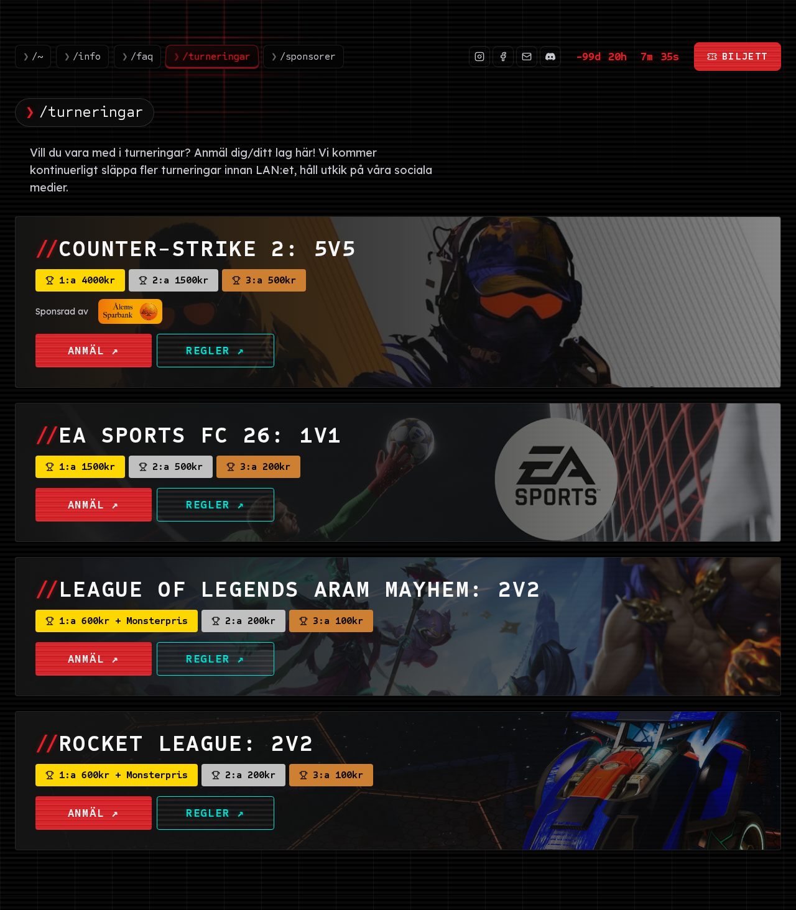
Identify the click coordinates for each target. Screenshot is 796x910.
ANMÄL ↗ (94, 350)
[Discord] (550, 56)
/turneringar (212, 56)
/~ (33, 56)
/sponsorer (303, 56)
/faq (137, 56)
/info (82, 56)
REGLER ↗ (215, 350)
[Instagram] (479, 56)
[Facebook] (503, 56)
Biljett (745, 56)
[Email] (526, 56)
